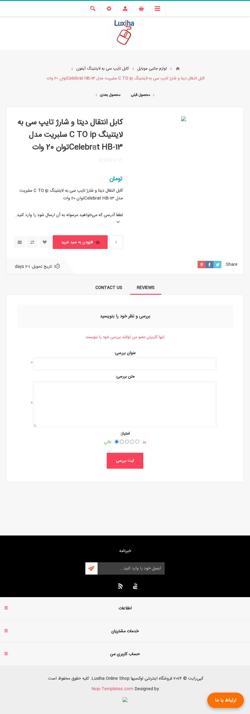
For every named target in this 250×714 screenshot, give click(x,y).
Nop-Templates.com (112, 689)
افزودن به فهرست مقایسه (32, 242)
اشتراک (91, 568)
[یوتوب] (134, 586)
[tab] (145, 288)
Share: (231, 264)
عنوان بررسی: (125, 353)
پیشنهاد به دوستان (19, 242)
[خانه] (178, 69)
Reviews (146, 287)
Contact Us (108, 287)
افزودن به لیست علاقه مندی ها (44, 242)
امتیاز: (125, 433)
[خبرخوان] (119, 586)
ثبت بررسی (125, 460)
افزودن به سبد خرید (77, 242)
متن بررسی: (125, 376)
